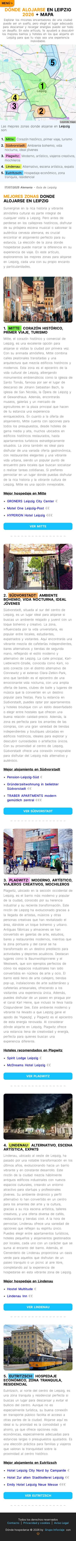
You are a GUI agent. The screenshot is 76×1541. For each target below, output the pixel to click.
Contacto (13, 1523)
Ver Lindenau (38, 1307)
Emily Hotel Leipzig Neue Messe (32, 1484)
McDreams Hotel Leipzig (26, 1065)
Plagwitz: (13, 156)
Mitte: (10, 139)
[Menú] (7, 3)
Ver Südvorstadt (38, 811)
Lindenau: (13, 166)
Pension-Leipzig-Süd (23, 777)
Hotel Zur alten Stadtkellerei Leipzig (35, 1477)
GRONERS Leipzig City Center (30, 501)
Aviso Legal (61, 1523)
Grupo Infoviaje (55, 1529)
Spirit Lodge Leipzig (22, 1058)
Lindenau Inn (17, 1296)
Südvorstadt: (16, 145)
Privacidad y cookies (36, 1523)
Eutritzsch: (14, 173)
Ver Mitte (38, 526)
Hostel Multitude (20, 1289)
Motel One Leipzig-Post (25, 508)
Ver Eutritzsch (38, 1495)
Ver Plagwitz (38, 1076)
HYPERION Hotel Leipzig (26, 515)
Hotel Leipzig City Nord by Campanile (36, 1470)
